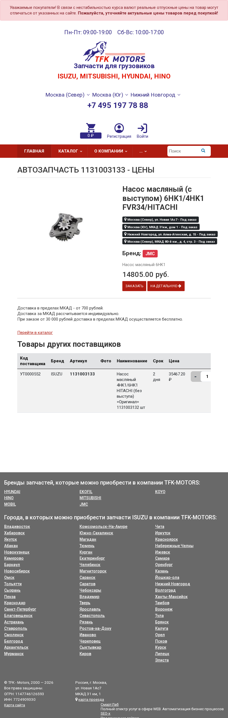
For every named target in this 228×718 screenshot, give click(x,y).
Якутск (10, 539)
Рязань (86, 622)
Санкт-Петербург (20, 609)
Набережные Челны (174, 546)
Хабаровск (14, 533)
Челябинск (90, 564)
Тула (159, 615)
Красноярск (166, 539)
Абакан (11, 546)
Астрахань (14, 622)
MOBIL (10, 504)
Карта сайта (14, 705)
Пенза (10, 596)
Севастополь (92, 615)
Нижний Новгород (172, 584)
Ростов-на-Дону (95, 628)
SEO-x (105, 713)
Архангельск (16, 647)
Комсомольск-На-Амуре (103, 526)
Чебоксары (90, 590)
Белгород (13, 641)
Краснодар (14, 603)
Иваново (88, 635)
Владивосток (17, 526)
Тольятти (13, 584)
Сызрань (12, 590)
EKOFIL (86, 492)
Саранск (87, 577)
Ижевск (162, 552)
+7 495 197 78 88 (117, 105)
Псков (161, 641)
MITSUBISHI (90, 498)
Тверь (85, 603)
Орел (160, 635)
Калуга (161, 628)
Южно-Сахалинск (96, 533)
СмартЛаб (110, 704)
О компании (108, 151)
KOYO (160, 492)
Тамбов (162, 603)
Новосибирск (17, 571)
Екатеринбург (92, 558)
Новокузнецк (16, 552)
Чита (159, 526)
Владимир (89, 596)
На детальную (164, 286)
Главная (34, 151)
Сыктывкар (90, 647)
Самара (162, 558)
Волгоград (165, 590)
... (141, 151)
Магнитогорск (93, 571)
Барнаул (12, 564)
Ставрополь (15, 628)
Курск (160, 647)
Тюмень (87, 546)
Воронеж (164, 609)
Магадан (88, 539)
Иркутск (162, 533)
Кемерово (14, 558)
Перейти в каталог (35, 332)
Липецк (162, 653)
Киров (85, 653)
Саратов (87, 584)
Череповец (90, 641)
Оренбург (164, 564)
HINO (9, 498)
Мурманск (14, 653)
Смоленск (14, 635)
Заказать (134, 286)
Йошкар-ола (167, 577)
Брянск (162, 622)
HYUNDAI (12, 492)
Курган (86, 552)
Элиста (162, 660)
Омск (9, 577)
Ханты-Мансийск (171, 596)
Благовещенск (18, 615)
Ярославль (90, 609)
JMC (84, 504)
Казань (161, 571)
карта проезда (91, 699)
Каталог (68, 151)
